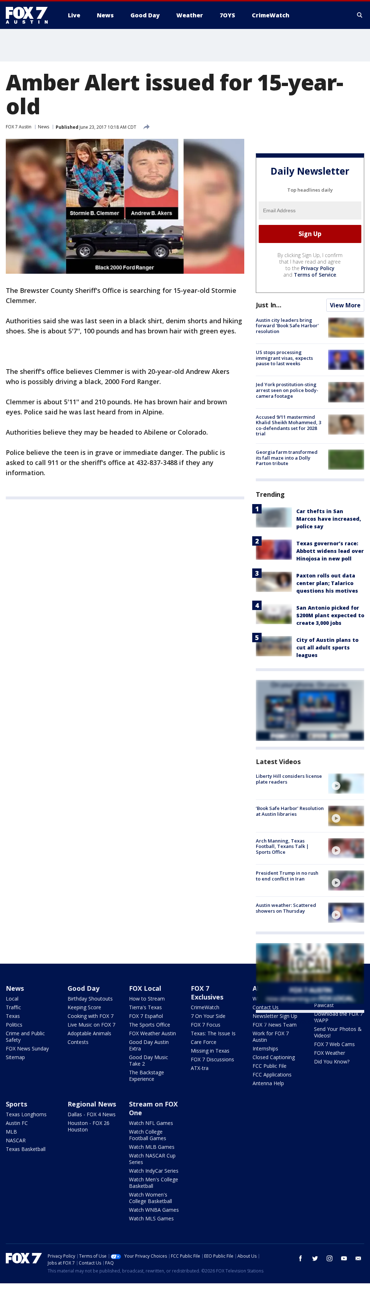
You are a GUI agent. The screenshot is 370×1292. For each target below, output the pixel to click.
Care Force (203, 1042)
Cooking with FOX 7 (90, 1015)
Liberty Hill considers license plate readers (289, 779)
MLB (11, 1131)
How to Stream (147, 998)
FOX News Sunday (27, 1048)
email (358, 1258)
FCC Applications (272, 1074)
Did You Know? (331, 1061)
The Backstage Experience (146, 1075)
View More (345, 305)
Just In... (268, 304)
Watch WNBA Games (154, 1209)
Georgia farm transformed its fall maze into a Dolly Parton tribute (287, 457)
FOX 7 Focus (205, 1024)
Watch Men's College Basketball (153, 1182)
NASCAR (16, 1140)
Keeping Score (84, 1007)
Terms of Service (315, 274)
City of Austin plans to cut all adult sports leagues (327, 647)
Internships (265, 1048)
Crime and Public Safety (25, 1036)
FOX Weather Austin (152, 1033)
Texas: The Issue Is (213, 1033)
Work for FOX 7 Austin (271, 1036)
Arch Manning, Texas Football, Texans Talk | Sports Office (282, 846)
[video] (346, 783)
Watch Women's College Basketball (150, 1197)
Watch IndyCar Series (153, 1170)
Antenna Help (268, 1083)
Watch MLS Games (151, 1218)
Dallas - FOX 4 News (92, 1114)
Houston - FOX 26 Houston (88, 1126)
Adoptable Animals (89, 1033)
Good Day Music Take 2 (148, 1060)
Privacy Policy (318, 268)
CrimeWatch (205, 1007)
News (43, 127)
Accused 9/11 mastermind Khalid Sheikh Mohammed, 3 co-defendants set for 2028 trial (288, 425)
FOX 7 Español (146, 1015)
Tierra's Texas (145, 1007)
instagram (329, 1258)
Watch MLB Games (152, 1146)
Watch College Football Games (147, 1135)
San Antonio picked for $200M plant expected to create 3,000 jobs (330, 615)
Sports (16, 1104)
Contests (78, 1042)
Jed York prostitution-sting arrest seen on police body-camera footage (287, 390)
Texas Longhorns (26, 1114)
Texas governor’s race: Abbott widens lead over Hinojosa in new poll (330, 551)
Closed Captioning (274, 1057)
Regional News (92, 1104)
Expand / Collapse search (360, 15)
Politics (14, 1024)
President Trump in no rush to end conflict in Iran (287, 876)
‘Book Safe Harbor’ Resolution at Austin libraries (290, 811)
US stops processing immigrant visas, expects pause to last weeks (284, 358)
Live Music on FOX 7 (91, 1024)
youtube (344, 1258)
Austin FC (17, 1123)
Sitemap (15, 1057)
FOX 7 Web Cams (334, 1044)
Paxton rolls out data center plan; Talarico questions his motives (327, 583)
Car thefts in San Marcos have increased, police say (328, 519)
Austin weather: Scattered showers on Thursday (286, 908)
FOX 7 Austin (18, 127)
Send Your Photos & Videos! (338, 1032)
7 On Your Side (208, 1015)
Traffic (13, 1007)
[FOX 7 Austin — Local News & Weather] (29, 15)
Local (12, 998)
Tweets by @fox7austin (287, 1022)
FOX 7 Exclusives (207, 992)
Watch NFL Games (151, 1123)
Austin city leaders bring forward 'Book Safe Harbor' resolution (287, 325)
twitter (315, 1258)
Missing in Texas (210, 1050)
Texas (13, 1015)
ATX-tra (199, 1068)
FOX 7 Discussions (212, 1059)
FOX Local (145, 988)
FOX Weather (329, 1052)
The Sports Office (149, 1024)
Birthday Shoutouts (90, 998)
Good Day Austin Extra (149, 1045)
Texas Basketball (26, 1149)
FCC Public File (270, 1065)
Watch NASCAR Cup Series (152, 1158)
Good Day (83, 988)
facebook (300, 1258)
